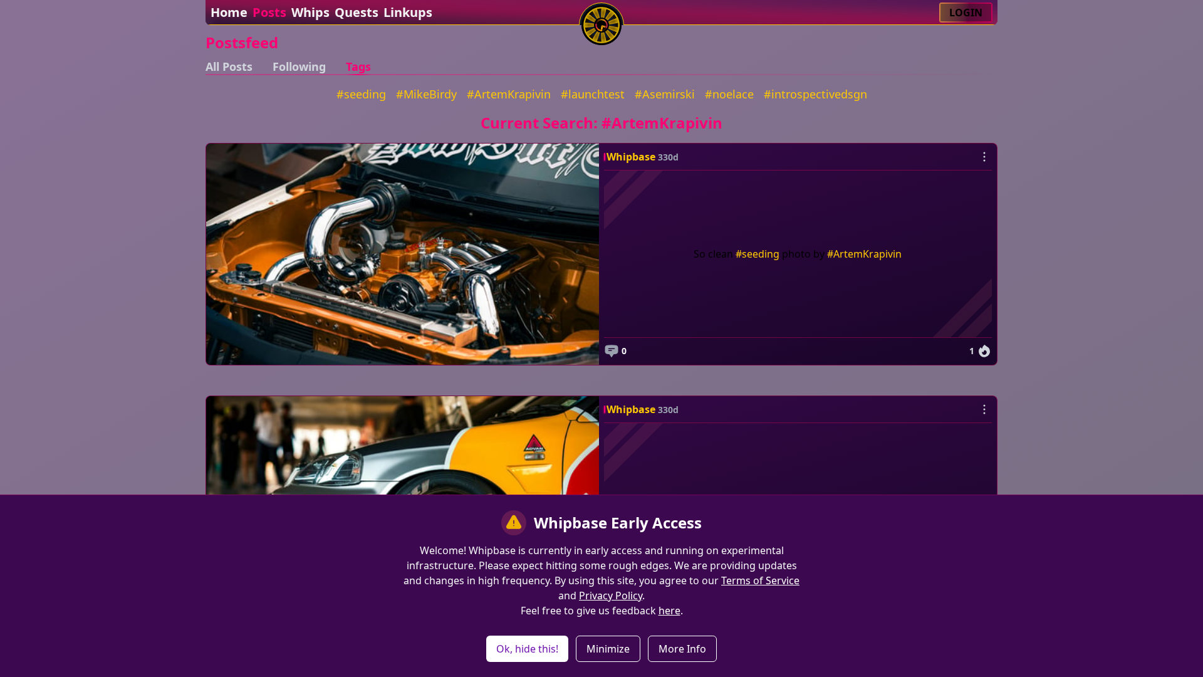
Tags (358, 66)
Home (229, 12)
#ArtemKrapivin (509, 94)
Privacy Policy (610, 595)
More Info (682, 649)
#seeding (361, 94)
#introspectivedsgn (815, 94)
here (669, 610)
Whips (310, 12)
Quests (356, 12)
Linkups (407, 12)
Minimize (608, 649)
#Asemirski (665, 94)
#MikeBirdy (426, 94)
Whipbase (631, 157)
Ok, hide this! (527, 649)
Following (299, 66)
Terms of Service (760, 580)
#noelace (729, 94)
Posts (269, 12)
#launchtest (593, 94)
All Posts (229, 66)
